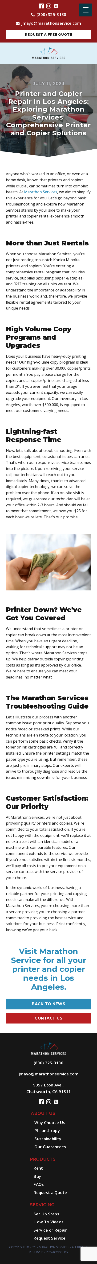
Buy (37, 1176)
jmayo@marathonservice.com (51, 23)
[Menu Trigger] (85, 10)
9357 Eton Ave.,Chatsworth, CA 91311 (48, 1088)
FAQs (38, 1184)
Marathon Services (40, 191)
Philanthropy (47, 1130)
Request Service (49, 1238)
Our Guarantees (50, 1146)
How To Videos (48, 1222)
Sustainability (47, 1138)
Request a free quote (48, 34)
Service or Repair (50, 1230)
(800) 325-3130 (51, 14)
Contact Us (48, 1018)
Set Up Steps (46, 1214)
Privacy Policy (57, 1252)
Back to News (48, 1004)
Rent (38, 1168)
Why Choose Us (49, 1122)
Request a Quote (50, 1192)
